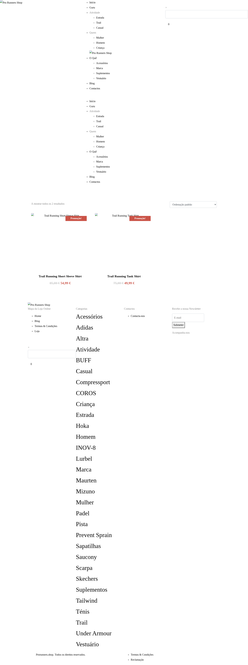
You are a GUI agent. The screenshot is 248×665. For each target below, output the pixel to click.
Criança (100, 47)
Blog (92, 83)
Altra (82, 338)
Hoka (82, 425)
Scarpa (84, 568)
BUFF (83, 360)
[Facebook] (185, 341)
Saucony (86, 557)
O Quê (93, 58)
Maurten (86, 480)
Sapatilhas (88, 546)
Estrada (100, 17)
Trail (98, 22)
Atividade (88, 349)
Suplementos (103, 73)
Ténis (82, 611)
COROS (86, 393)
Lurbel (84, 458)
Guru (92, 7)
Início (92, 2)
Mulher (100, 37)
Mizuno (85, 491)
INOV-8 (86, 447)
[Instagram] (176, 341)
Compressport (93, 382)
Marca (99, 68)
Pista (82, 524)
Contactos (94, 88)
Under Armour (94, 633)
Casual (99, 27)
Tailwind (86, 600)
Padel (82, 513)
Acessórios (102, 63)
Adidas (84, 327)
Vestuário (101, 78)
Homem (100, 42)
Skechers (87, 578)
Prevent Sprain (94, 535)
